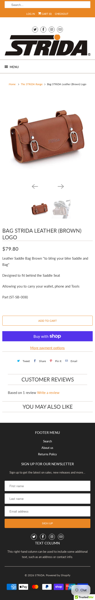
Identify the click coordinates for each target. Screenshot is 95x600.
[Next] (60, 186)
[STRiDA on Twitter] (35, 29)
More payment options (47, 348)
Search (47, 441)
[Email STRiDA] (60, 29)
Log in (30, 13)
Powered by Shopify (58, 575)
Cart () (46, 13)
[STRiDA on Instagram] (52, 29)
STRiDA (40, 575)
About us (47, 448)
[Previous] (35, 186)
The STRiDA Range (32, 84)
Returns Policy (47, 454)
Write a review (48, 392)
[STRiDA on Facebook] (43, 29)
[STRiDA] (47, 45)
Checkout (61, 13)
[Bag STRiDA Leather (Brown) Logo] (47, 137)
